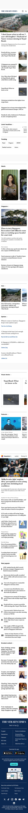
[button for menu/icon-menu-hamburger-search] (25, 11)
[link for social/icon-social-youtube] (19, 799)
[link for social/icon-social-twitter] (4, 799)
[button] (22, 11)
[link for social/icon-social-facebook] (16, 799)
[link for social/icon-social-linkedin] (14, 803)
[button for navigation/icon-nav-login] (22, 11)
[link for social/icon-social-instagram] (12, 799)
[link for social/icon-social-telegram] (23, 799)
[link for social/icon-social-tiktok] (8, 799)
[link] (9, 11)
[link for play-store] (19, 753)
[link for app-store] (8, 753)
